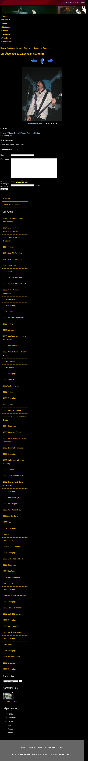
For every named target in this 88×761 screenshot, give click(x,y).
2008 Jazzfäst (8, 380)
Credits (5, 31)
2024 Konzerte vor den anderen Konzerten (11, 229)
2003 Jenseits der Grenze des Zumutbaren (14, 440)
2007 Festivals (8, 392)
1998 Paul (7, 522)
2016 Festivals (8, 312)
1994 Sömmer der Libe (12, 577)
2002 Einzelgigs (9, 454)
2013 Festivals (8, 324)
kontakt (32, 748)
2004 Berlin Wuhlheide (12, 410)
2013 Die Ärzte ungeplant (13, 318)
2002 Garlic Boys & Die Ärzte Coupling (14, 462)
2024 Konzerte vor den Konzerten (11, 239)
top (61, 748)
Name (2, 155)
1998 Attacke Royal (10, 516)
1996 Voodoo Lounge (11, 547)
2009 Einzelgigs (9, 374)
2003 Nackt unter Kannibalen (14, 448)
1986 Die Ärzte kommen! (12, 632)
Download (6, 34)
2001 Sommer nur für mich (13, 476)
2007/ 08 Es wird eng (11, 386)
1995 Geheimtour (9, 565)
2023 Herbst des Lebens (12, 259)
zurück (23, 748)
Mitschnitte (6, 38)
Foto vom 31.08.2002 (11, 702)
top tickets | (67, 2)
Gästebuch (6, 27)
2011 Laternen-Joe (10, 367)
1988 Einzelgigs (9, 589)
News (4, 16)
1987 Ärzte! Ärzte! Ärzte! (12, 608)
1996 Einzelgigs (9, 553)
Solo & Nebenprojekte (11, 204)
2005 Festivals (8, 404)
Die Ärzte (6, 198)
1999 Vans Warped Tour (12, 510)
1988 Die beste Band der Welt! (15, 596)
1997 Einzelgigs (9, 528)
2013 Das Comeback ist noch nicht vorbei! (14, 338)
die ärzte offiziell (51, 748)
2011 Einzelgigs (9, 361)
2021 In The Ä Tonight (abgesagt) (11, 291)
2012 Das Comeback (11, 346)
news (40, 748)
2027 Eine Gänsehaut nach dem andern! (13, 220)
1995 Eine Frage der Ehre (13, 559)
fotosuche (8, 676)
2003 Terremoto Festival (12, 432)
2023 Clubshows (9, 265)
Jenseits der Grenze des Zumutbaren (38, 48)
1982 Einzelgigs (9, 669)
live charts (81, 2)
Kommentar (4, 159)
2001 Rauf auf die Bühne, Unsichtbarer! (13, 483)
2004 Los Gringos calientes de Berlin (14, 418)
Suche (4, 23)
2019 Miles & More (10, 299)
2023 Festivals (8, 271)
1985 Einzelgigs (9, 638)
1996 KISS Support (10, 540)
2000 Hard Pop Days (11, 498)
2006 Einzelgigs (9, 398)
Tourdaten (6, 20)
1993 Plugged (8, 583)
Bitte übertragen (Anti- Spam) (5, 183)
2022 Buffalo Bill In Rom (12, 278)
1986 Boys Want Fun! (11, 626)
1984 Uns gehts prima (11, 657)
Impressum (6, 42)
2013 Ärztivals (8, 330)
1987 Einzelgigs (9, 602)
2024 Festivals (8, 247)
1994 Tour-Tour (9, 571)
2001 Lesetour (8, 470)
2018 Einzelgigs (9, 305)
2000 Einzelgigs (9, 491)
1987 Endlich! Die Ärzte (12, 614)
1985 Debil (7, 645)
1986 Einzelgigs (9, 620)
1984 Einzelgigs (9, 651)
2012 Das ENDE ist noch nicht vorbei (14, 353)
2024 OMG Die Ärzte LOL (13, 253)
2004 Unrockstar (9, 426)
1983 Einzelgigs (9, 663)
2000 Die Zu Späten (11, 504)
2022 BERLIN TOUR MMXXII (14, 284)
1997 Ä (6, 534)
